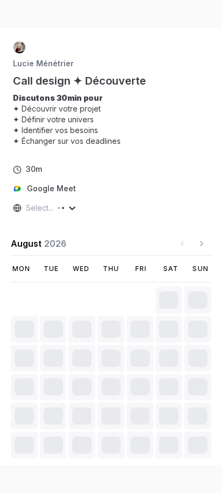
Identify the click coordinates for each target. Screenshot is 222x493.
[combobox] (27, 208)
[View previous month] (182, 243)
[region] (71, 120)
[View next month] (201, 243)
